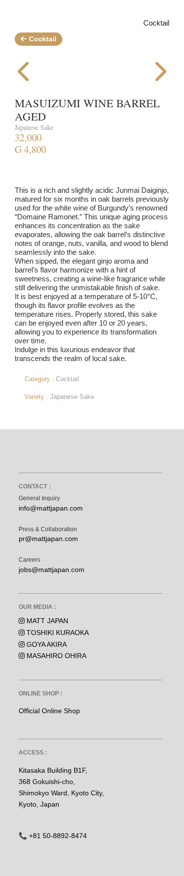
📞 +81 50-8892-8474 (53, 836)
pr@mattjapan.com (48, 539)
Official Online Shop (49, 711)
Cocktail (42, 39)
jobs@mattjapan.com (51, 570)
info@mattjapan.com (51, 508)
